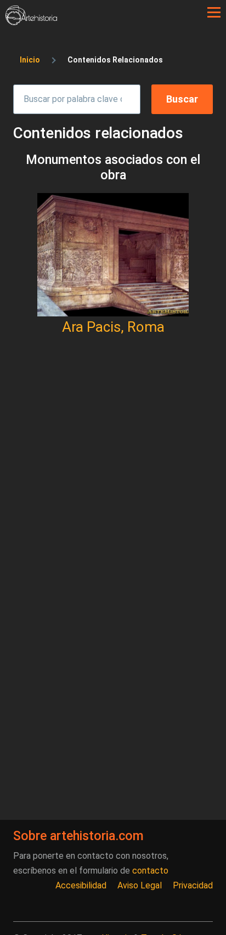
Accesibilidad (80, 885)
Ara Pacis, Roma (113, 327)
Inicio (30, 59)
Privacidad (193, 885)
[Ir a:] (113, 254)
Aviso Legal (139, 885)
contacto (150, 870)
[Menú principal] (214, 12)
